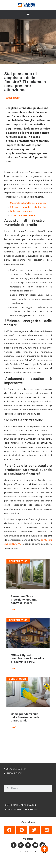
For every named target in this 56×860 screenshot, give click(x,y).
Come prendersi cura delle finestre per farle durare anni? (25, 717)
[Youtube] (35, 845)
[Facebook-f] (14, 845)
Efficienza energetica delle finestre (28, 207)
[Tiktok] (42, 845)
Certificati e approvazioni (21, 805)
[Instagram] (21, 845)
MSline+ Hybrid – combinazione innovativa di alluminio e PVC (27, 658)
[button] (28, 13)
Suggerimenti (13, 98)
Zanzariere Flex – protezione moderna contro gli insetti (24, 599)
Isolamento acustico (21, 211)
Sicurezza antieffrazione (22, 215)
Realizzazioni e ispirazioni (21, 809)
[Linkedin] (28, 845)
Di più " (14, 610)
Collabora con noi (15, 769)
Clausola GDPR (13, 773)
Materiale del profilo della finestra (28, 203)
